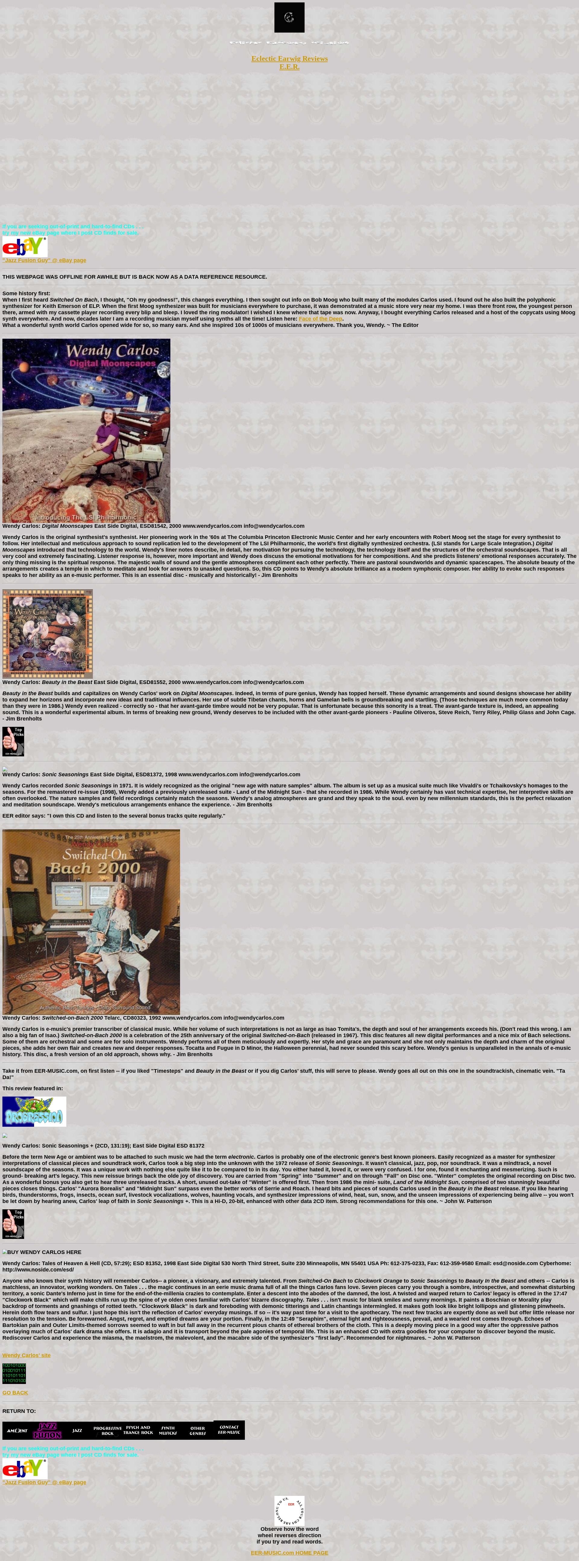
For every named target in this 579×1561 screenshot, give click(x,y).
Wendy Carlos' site (26, 1355)
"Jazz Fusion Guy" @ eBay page (44, 260)
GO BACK (15, 1393)
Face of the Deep (320, 319)
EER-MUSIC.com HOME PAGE (289, 1553)
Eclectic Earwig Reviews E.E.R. (290, 63)
